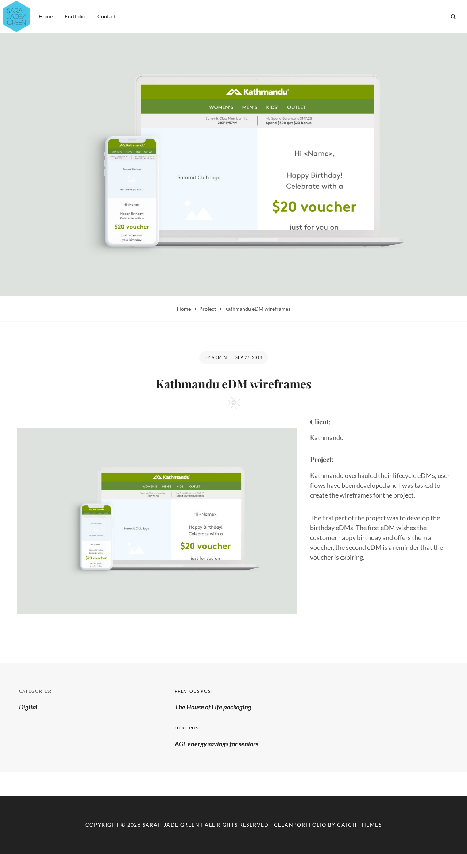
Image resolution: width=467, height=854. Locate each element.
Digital (28, 707)
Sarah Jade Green (171, 825)
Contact (106, 16)
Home (46, 16)
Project (208, 309)
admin (219, 357)
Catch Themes (359, 825)
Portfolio (75, 16)
